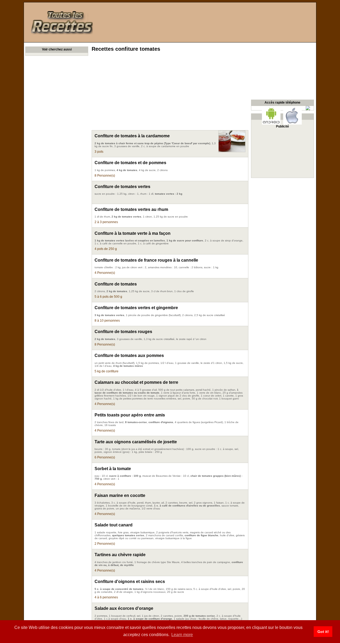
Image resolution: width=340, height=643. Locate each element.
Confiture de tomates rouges (123, 331)
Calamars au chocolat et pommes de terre (136, 382)
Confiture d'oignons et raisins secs (130, 581)
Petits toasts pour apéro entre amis (130, 415)
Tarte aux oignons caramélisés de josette (136, 442)
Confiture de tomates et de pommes (130, 162)
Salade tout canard (114, 525)
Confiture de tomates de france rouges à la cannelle (146, 260)
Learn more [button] (182, 634)
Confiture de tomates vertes (122, 186)
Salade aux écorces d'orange (124, 608)
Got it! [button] (323, 631)
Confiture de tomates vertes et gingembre (136, 307)
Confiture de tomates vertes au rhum (131, 209)
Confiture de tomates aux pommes (129, 355)
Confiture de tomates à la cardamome (132, 136)
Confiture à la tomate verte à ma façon (133, 233)
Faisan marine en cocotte (120, 495)
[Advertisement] (170, 93)
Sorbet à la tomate (113, 468)
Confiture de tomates (116, 284)
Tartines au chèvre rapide (120, 554)
